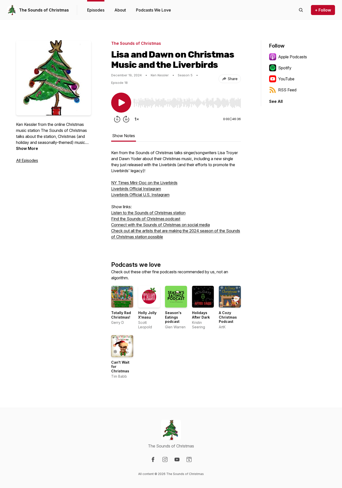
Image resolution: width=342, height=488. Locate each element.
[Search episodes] (301, 10)
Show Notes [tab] (123, 135)
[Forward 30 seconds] (126, 119)
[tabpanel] (176, 197)
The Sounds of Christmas (44, 10)
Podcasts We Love (153, 10)
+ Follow (323, 10)
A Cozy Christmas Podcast (228, 317)
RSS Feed (287, 89)
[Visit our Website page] (189, 459)
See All (276, 101)
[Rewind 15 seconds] (117, 119)
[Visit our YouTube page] (177, 459)
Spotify (284, 67)
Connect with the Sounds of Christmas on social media (160, 224)
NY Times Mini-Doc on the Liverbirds (144, 182)
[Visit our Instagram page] (164, 459)
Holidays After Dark (201, 315)
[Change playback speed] (137, 119)
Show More (27, 148)
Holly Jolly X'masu (147, 315)
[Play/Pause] (121, 103)
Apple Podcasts (292, 56)
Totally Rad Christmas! (121, 315)
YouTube (286, 78)
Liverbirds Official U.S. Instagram (140, 194)
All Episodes (27, 160)
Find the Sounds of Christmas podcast (145, 218)
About (120, 10)
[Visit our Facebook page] (152, 459)
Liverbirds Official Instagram (136, 188)
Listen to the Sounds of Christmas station (148, 212)
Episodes (95, 10)
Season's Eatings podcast (173, 317)
